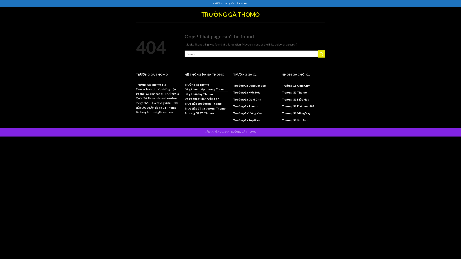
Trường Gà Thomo (230, 14)
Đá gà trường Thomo (199, 94)
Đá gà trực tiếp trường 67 (202, 98)
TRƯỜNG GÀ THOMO (242, 131)
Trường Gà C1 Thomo (199, 113)
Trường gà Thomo (197, 84)
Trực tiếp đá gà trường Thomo (205, 108)
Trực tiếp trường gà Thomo (203, 103)
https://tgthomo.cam (160, 112)
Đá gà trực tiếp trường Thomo (205, 89)
